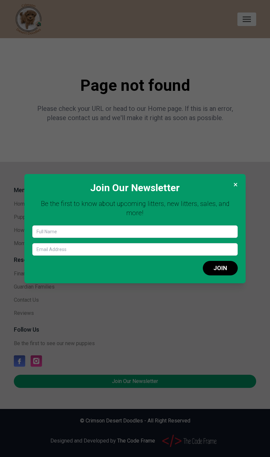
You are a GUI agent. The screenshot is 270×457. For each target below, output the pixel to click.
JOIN (220, 268)
